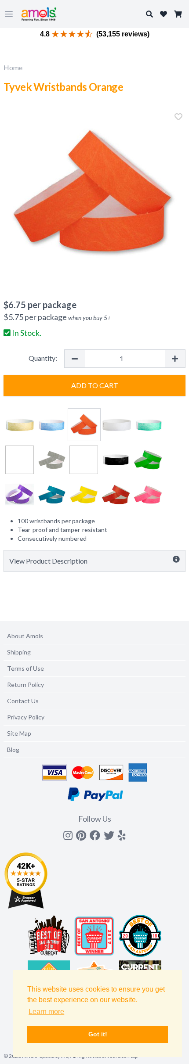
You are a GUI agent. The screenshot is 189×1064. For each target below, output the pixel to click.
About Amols (25, 636)
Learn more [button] (46, 1011)
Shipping (19, 652)
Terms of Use (25, 668)
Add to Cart (94, 385)
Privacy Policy (25, 717)
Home (13, 67)
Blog (13, 749)
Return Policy (25, 684)
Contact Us (23, 701)
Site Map (19, 733)
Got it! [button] (97, 1034)
